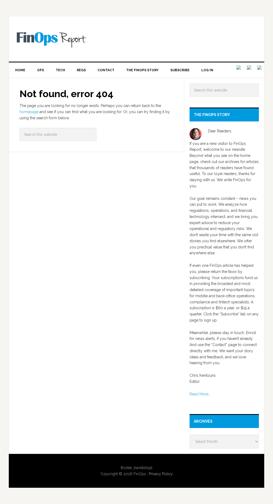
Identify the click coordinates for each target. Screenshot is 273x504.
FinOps (140, 39)
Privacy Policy (161, 474)
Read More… (200, 394)
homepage (28, 112)
